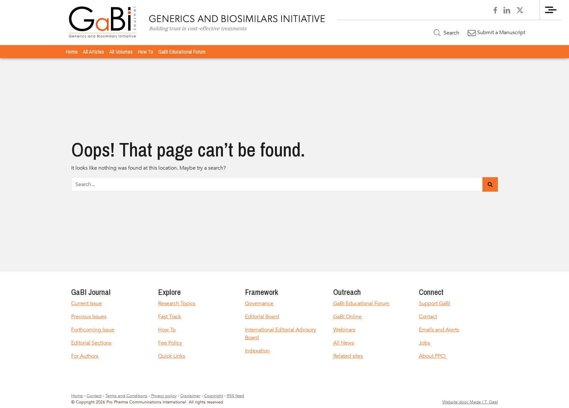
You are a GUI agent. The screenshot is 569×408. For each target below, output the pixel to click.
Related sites (348, 356)
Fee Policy (170, 343)
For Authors (84, 356)
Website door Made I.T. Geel (470, 402)
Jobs (424, 343)
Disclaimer (190, 396)
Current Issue (86, 303)
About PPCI (433, 356)
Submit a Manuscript (500, 32)
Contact (428, 316)
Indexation (257, 350)
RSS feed (235, 396)
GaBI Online (347, 316)
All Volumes (121, 51)
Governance (259, 303)
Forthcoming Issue (92, 329)
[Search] (490, 184)
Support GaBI (434, 303)
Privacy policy (163, 396)
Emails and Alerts (439, 329)
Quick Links (171, 356)
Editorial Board (262, 316)
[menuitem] (71, 51)
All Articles (93, 51)
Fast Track (169, 316)
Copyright (213, 396)
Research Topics (176, 303)
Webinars (344, 329)
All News (343, 343)
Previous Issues (88, 316)
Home (72, 51)
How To (145, 51)
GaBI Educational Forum (181, 51)
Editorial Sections (91, 343)
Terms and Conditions (126, 396)
